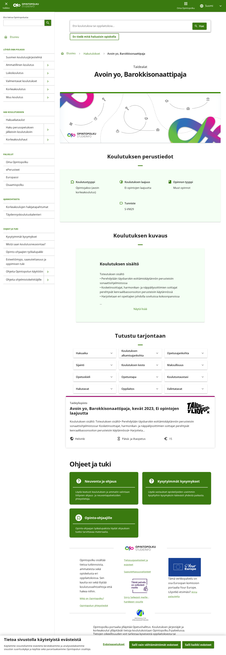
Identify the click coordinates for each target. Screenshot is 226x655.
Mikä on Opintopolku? (92, 598)
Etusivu (14, 37)
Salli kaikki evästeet (198, 645)
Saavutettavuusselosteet (137, 571)
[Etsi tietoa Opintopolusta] (48, 23)
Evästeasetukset (114, 644)
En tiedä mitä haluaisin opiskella (94, 36)
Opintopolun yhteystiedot (94, 605)
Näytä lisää (140, 309)
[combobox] (130, 26)
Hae (201, 26)
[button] (211, 6)
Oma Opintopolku (186, 8)
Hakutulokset (92, 53)
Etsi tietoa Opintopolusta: (15, 17)
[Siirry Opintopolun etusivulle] (26, 6)
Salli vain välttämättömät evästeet (155, 645)
